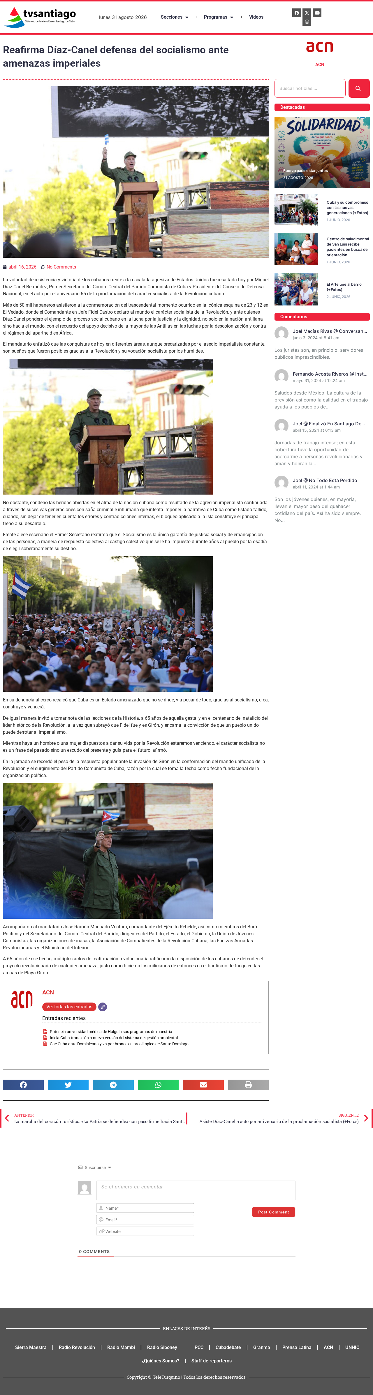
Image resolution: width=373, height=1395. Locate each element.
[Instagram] (306, 21)
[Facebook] (296, 12)
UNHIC (352, 1347)
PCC (199, 1347)
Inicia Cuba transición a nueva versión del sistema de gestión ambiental (114, 1037)
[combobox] (310, 88)
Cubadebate (228, 1347)
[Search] (359, 88)
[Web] (102, 1007)
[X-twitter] (306, 12)
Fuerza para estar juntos (305, 170)
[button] (23, 1085)
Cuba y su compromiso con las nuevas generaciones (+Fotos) (347, 207)
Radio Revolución (77, 1347)
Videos (256, 17)
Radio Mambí (121, 1347)
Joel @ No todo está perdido (325, 480)
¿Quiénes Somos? (160, 1361)
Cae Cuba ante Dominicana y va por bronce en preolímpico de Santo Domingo (119, 1044)
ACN (48, 992)
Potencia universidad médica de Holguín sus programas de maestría (111, 1031)
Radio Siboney (162, 1347)
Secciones (171, 17)
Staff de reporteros (211, 1361)
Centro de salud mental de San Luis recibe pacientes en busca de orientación (348, 247)
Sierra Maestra (31, 1347)
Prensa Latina (297, 1347)
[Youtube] (317, 12)
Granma (261, 1347)
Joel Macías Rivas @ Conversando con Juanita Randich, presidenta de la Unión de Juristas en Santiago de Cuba (331, 331)
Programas (215, 17)
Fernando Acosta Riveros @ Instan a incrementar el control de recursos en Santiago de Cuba (331, 374)
